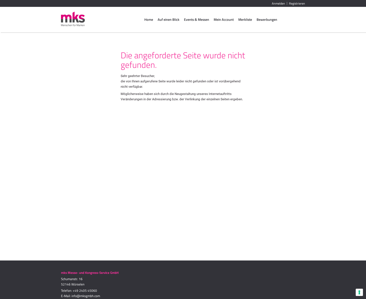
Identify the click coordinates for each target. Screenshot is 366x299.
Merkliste (245, 19)
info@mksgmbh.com (85, 295)
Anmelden (278, 3)
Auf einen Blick (168, 19)
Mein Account (224, 19)
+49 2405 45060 (85, 290)
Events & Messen (196, 19)
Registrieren (297, 3)
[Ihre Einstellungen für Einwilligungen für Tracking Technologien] (359, 292)
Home (148, 19)
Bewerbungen (267, 19)
